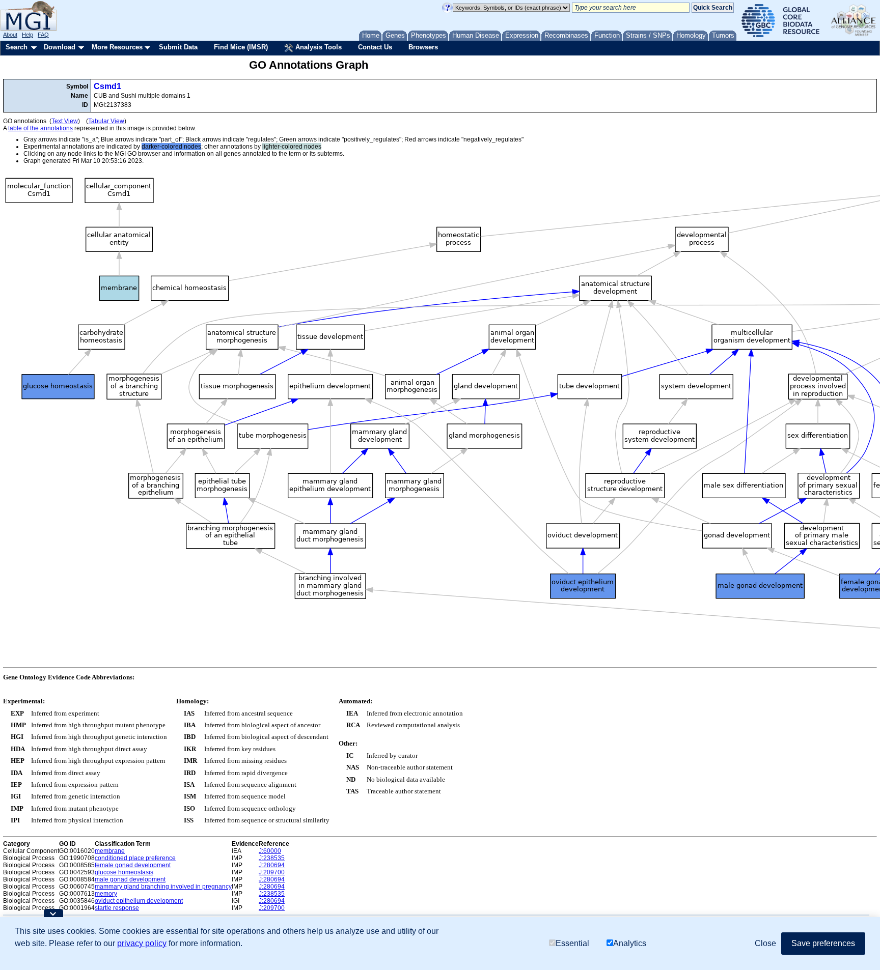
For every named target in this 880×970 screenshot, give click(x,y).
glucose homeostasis (124, 872)
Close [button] (765, 943)
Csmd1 (107, 86)
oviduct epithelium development (139, 900)
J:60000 (270, 850)
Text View (64, 121)
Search (17, 47)
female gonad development (133, 865)
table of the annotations (40, 128)
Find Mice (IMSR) (241, 47)
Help (27, 35)
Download (59, 47)
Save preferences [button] (823, 943)
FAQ (43, 35)
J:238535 (272, 858)
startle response (117, 907)
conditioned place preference (135, 858)
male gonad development (130, 879)
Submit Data (178, 47)
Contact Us (375, 47)
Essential (572, 943)
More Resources (117, 47)
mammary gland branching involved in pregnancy (163, 886)
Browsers (423, 47)
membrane (110, 850)
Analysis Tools (317, 47)
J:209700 (272, 872)
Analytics (629, 943)
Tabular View (106, 121)
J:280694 (272, 865)
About (10, 35)
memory (106, 893)
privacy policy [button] (142, 943)
